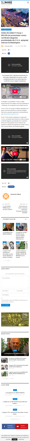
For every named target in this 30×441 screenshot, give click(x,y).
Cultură (15, 409)
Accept (14, 439)
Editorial (17, 223)
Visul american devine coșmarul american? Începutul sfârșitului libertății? (21, 209)
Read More (21, 439)
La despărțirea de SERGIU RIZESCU (15, 353)
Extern (3, 29)
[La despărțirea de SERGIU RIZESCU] (8, 227)
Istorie (4, 223)
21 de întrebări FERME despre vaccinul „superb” (7, 208)
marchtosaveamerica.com (12, 114)
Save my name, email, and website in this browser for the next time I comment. (15, 301)
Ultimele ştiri (8, 29)
